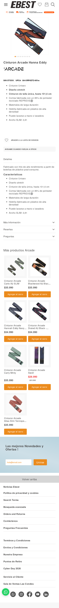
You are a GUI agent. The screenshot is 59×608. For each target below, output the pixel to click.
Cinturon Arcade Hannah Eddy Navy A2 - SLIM (14, 328)
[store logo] (23, 5)
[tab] (29, 159)
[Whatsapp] (13, 594)
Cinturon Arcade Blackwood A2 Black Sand (39, 283)
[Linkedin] (46, 594)
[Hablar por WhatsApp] (5, 592)
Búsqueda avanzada (14, 507)
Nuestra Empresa (13, 554)
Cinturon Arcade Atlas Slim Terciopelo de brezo (15, 421)
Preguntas (8, 236)
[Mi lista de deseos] (40, 4)
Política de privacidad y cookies (20, 493)
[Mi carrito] (46, 4)
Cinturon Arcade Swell (36, 371)
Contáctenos (10, 521)
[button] (15, 56)
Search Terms (11, 500)
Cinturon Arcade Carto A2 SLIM (12, 282)
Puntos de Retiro (12, 561)
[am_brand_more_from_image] (15, 266)
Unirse (40, 462)
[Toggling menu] (6, 4)
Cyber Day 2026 (12, 568)
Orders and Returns (14, 514)
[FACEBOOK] (29, 594)
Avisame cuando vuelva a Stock (21, 149)
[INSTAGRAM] (21, 594)
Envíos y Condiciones (15, 547)
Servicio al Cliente (13, 576)
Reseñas (8, 229)
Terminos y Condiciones (16, 540)
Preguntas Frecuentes (15, 528)
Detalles (7, 159)
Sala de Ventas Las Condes (18, 583)
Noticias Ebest (11, 486)
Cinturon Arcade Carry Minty (12, 371)
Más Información (11, 222)
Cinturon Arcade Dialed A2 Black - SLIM (37, 328)
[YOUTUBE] (37, 594)
